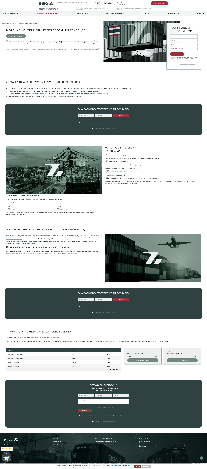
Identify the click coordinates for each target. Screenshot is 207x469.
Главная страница (6, 23)
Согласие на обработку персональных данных (186, 57)
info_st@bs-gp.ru (119, 2)
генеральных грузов (32, 199)
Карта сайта (56, 444)
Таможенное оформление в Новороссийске (106, 441)
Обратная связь (57, 441)
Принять (137, 466)
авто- (50, 96)
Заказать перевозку (142, 360)
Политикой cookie (116, 465)
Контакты (200, 13)
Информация (172, 13)
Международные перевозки (47, 13)
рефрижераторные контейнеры (72, 237)
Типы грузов (81, 13)
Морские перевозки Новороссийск (104, 438)
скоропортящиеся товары (14, 239)
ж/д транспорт (59, 96)
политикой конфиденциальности (187, 64)
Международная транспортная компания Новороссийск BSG (17, 444)
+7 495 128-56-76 (102, 3)
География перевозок (114, 13)
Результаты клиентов (10, 13)
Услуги (144, 13)
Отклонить (146, 466)
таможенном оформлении (100, 93)
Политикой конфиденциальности (72, 467)
